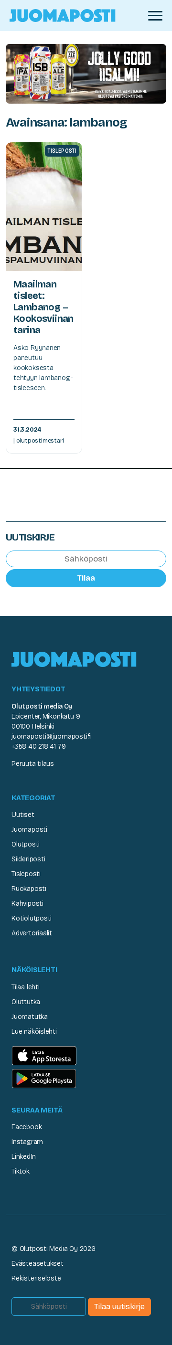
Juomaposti (29, 830)
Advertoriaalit (31, 933)
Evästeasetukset (37, 1264)
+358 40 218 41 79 (38, 746)
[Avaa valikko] (155, 16)
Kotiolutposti (31, 918)
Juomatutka (29, 1017)
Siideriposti (28, 859)
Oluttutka (25, 1002)
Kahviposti (27, 904)
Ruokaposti (28, 889)
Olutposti (25, 844)
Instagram (27, 1142)
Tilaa (86, 577)
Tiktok (20, 1171)
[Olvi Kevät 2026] (86, 73)
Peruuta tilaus (32, 764)
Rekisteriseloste (36, 1278)
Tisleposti (26, 874)
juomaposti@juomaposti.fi (51, 736)
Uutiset (22, 815)
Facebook (26, 1127)
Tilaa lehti (25, 987)
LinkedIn (23, 1157)
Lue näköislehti (34, 1031)
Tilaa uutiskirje (119, 1306)
